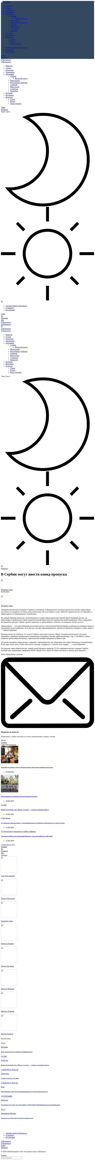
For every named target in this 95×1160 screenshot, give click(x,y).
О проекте (10, 50)
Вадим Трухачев (7, 966)
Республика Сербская (18, 23)
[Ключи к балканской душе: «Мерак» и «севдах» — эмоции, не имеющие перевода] (3, 805)
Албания (13, 25)
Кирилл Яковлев (7, 989)
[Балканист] (6, 2)
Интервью (10, 35)
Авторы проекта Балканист (16, 48)
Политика (9, 10)
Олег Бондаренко (8, 876)
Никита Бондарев (8, 898)
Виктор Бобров (7, 1034)
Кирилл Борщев (7, 944)
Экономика (10, 12)
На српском (10, 52)
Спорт (12, 39)
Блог (3, 1087)
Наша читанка (15, 44)
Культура (9, 37)
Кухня (12, 41)
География (10, 14)
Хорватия (14, 31)
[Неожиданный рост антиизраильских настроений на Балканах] (9, 792)
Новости (9, 6)
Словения (14, 29)
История (9, 33)
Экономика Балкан (8, 1113)
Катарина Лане (7, 590)
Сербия (13, 16)
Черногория (15, 21)
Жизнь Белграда (21, 18)
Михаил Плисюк (7, 1011)
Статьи (8, 8)
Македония (14, 27)
